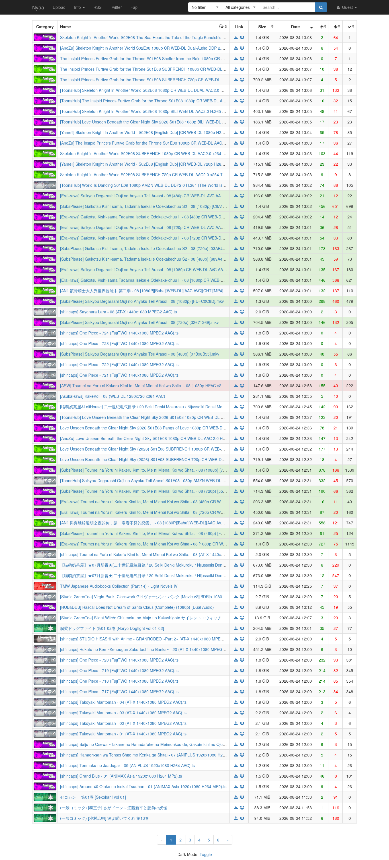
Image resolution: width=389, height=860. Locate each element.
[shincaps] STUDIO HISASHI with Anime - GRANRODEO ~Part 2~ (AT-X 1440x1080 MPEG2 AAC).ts (150, 639)
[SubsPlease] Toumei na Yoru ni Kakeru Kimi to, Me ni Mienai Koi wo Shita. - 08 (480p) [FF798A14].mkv (153, 533)
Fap (134, 7)
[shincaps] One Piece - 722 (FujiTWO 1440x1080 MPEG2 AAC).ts (119, 364)
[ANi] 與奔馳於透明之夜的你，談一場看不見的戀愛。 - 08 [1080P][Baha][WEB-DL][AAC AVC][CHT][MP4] (153, 523)
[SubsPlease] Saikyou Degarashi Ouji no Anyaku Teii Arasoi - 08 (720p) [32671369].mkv (139, 322)
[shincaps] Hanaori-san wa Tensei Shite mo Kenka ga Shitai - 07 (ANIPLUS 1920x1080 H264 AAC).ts (151, 755)
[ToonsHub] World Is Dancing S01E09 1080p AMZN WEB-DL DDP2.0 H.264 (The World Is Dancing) (150, 185)
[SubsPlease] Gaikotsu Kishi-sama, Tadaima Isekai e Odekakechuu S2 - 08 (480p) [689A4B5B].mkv (149, 259)
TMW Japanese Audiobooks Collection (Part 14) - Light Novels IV (118, 586)
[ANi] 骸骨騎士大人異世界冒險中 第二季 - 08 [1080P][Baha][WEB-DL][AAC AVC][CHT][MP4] (141, 290)
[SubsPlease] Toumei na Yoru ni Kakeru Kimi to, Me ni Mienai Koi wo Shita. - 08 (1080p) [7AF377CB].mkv (155, 470)
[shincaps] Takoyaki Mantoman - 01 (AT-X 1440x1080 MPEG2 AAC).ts (123, 734)
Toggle (206, 854)
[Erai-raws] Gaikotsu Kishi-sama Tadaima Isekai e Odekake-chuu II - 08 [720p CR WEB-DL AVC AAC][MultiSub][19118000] (170, 238)
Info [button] (78, 7)
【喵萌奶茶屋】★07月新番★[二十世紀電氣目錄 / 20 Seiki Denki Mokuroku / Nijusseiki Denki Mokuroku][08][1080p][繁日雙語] (172, 565)
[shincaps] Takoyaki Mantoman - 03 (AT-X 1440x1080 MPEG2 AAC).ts (123, 712)
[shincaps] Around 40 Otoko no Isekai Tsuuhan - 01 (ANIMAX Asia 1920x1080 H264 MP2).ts (143, 786)
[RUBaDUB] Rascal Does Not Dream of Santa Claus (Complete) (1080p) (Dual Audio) (137, 607)
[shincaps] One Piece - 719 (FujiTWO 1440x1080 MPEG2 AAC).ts (119, 670)
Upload (59, 7)
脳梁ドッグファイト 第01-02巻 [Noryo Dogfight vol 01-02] (112, 628)
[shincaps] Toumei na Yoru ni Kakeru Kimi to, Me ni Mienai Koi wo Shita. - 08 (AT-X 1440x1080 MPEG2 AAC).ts (160, 554)
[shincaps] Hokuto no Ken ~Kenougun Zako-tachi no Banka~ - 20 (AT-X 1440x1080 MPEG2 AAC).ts (149, 649)
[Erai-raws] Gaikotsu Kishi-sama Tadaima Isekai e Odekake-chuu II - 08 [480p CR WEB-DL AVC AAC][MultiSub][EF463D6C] (171, 217)
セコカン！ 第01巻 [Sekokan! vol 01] (93, 797)
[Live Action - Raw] (45, 638)
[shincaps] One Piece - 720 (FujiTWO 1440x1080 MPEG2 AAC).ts (119, 660)
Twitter (116, 7)
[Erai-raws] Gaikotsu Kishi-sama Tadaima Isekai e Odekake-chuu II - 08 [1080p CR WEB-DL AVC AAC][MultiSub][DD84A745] (172, 280)
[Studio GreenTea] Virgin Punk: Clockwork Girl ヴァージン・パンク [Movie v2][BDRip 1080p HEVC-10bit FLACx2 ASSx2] (168, 596)
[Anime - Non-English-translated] (45, 68)
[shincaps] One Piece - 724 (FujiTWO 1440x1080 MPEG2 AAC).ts (119, 333)
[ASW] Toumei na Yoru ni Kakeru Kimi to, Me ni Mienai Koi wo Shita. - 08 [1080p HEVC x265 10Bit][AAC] (153, 385)
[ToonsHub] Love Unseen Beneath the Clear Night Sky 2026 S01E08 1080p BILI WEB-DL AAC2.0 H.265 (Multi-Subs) (165, 122)
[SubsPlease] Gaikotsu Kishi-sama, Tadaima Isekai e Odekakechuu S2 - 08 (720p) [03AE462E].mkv (149, 248)
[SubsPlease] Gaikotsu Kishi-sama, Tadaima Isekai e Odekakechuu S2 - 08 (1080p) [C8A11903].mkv (151, 206)
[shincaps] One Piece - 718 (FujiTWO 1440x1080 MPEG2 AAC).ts (119, 681)
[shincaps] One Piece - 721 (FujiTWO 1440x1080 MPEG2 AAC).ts (119, 375)
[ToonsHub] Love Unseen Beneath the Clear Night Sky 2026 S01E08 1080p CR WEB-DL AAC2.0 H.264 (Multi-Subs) (164, 417)
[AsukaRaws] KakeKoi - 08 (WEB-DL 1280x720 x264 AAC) (112, 396)
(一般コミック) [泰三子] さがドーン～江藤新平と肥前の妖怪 (113, 807)
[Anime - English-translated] (45, 37)
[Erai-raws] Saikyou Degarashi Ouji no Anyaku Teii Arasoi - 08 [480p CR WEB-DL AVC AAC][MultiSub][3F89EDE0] (162, 195)
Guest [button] (347, 7)
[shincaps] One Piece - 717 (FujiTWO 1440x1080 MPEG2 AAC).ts (119, 691)
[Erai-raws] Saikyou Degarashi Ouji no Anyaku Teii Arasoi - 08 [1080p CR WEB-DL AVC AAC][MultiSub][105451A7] (163, 269)
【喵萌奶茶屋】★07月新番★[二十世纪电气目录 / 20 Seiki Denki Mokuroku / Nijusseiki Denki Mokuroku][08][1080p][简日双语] (172, 575)
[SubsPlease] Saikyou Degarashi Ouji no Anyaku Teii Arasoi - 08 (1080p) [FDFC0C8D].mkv (142, 301)
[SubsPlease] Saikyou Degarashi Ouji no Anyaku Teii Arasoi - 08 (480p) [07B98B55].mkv (139, 354)
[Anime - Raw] (45, 184)
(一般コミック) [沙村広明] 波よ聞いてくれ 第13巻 (104, 818)
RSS (97, 7)
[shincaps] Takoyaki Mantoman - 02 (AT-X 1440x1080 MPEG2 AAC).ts (123, 723)
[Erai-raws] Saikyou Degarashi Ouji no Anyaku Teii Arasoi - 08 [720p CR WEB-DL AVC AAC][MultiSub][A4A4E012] (162, 227)
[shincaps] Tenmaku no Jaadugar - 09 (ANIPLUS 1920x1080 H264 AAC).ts (127, 765)
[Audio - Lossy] (45, 585)
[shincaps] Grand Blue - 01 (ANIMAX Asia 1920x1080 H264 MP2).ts (121, 776)
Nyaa (38, 7)
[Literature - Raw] (45, 627)
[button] (205, 7)
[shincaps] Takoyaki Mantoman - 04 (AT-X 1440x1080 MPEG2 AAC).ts (123, 702)
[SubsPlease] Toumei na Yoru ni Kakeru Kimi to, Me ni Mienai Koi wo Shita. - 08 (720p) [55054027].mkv (153, 491)
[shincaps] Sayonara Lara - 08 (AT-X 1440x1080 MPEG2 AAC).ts (118, 312)
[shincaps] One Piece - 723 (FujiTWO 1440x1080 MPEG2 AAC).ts (119, 343)
